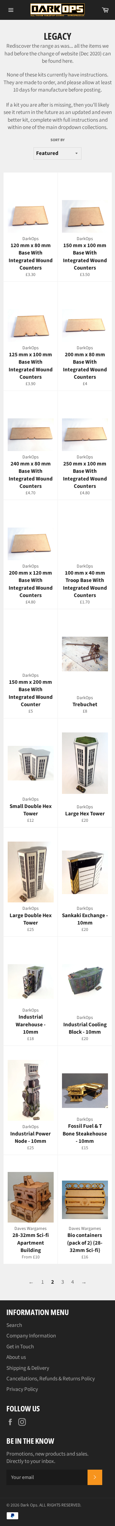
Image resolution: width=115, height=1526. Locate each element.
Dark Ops (28, 1505)
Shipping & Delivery (27, 1368)
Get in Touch (20, 1347)
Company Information (31, 1336)
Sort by (57, 140)
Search (14, 1325)
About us (16, 1357)
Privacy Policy (22, 1389)
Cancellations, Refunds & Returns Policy (50, 1379)
